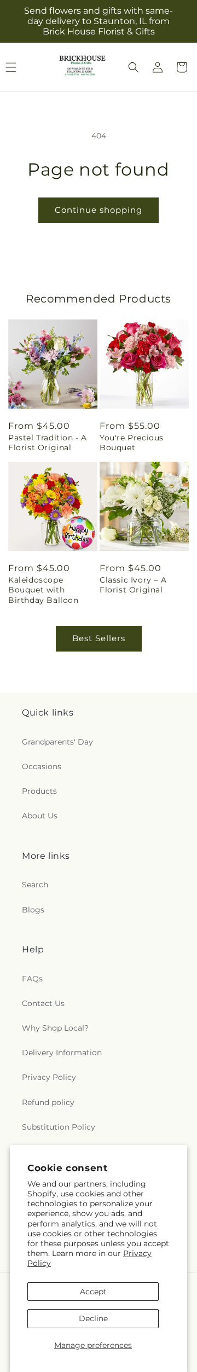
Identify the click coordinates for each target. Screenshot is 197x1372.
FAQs (32, 979)
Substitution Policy (58, 1127)
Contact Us (43, 1003)
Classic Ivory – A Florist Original (133, 585)
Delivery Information (62, 1052)
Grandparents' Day (57, 742)
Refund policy (48, 1102)
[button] (133, 67)
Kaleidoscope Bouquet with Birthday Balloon (43, 589)
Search (35, 885)
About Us (39, 816)
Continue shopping (98, 210)
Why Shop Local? (55, 1028)
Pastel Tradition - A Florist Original (47, 442)
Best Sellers (98, 638)
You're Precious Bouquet (132, 442)
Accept (93, 1292)
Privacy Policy (49, 1077)
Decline (93, 1318)
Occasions (41, 766)
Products (39, 791)
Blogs (33, 910)
